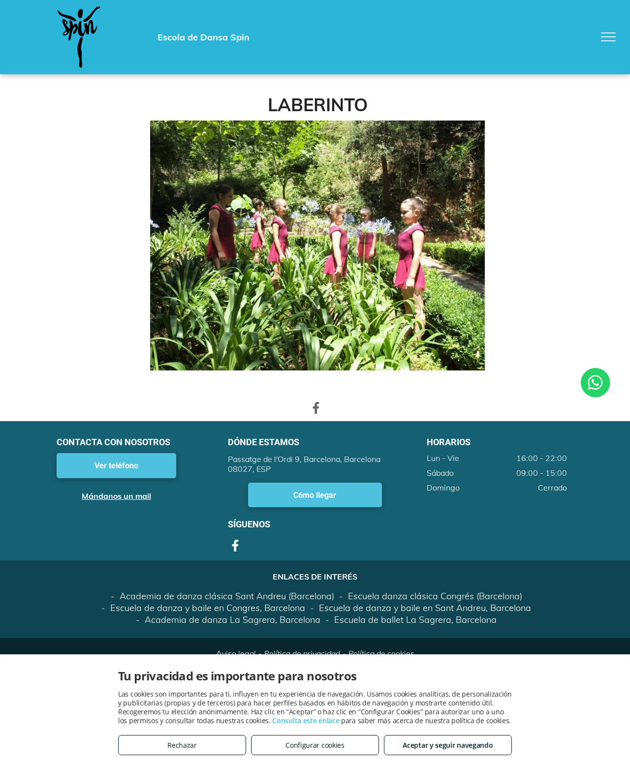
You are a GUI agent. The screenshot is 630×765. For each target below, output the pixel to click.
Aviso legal (236, 653)
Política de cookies (381, 653)
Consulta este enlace (305, 720)
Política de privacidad (302, 653)
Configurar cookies (315, 745)
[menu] (608, 37)
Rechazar (182, 745)
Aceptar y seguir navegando (448, 745)
